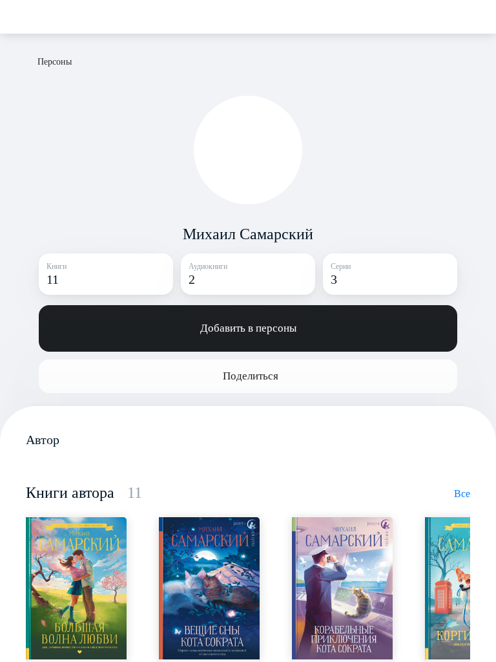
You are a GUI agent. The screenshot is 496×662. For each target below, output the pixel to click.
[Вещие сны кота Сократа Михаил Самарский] (209, 588)
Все (462, 493)
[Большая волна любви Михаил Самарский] (76, 588)
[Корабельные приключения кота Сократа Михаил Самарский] (342, 588)
